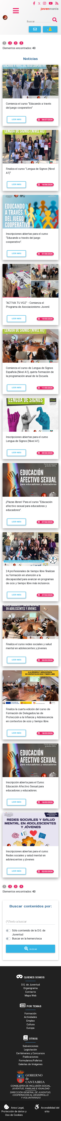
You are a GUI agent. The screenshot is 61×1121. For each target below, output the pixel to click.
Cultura (31, 1024)
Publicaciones (30, 1057)
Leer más (19, 119)
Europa (30, 1028)
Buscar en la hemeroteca (27, 938)
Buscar (31, 21)
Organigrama (30, 988)
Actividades (30, 1017)
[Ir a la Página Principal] (5, 17)
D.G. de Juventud (30, 984)
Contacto (30, 992)
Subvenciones (30, 1046)
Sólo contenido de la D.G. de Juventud (28, 932)
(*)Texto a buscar (16, 921)
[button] (34, 3)
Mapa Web (30, 995)
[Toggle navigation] (16, 11)
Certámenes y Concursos (30, 1053)
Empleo (30, 1020)
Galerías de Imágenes (30, 1064)
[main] (30, 500)
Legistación (30, 1049)
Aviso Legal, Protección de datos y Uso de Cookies (14, 1111)
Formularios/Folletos (30, 1060)
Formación (30, 1013)
